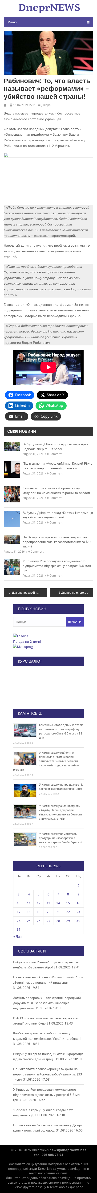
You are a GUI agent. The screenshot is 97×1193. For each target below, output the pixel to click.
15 (68, 903)
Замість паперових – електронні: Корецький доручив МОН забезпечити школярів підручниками (47, 1003)
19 (38, 912)
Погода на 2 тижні (27, 641)
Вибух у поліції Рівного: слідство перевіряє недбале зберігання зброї (55, 446)
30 (78, 921)
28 (58, 921)
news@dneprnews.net (67, 1150)
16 (78, 903)
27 (48, 921)
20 (48, 912)
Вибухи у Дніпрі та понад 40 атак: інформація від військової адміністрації (58, 515)
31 (18, 929)
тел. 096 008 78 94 (48, 1155)
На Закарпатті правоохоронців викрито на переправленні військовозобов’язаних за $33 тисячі (57, 541)
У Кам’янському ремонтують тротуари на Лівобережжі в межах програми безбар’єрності (60, 838)
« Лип (17, 936)
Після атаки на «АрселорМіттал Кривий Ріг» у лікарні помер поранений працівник (57, 466)
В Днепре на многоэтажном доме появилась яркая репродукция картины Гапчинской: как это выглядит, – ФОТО (76, 592)
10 (18, 903)
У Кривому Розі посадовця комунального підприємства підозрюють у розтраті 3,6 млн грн (57, 565)
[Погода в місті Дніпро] (48, 636)
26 (38, 921)
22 (68, 912)
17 (18, 912)
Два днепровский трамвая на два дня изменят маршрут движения (29, 592)
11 (29, 903)
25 (29, 921)
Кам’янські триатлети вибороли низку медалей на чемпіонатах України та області (56, 490)
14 (58, 903)
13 (48, 903)
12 (38, 903)
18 (29, 912)
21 (58, 912)
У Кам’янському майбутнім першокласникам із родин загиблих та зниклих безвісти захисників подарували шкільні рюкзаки (46, 761)
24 (18, 921)
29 (68, 921)
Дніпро (46, 105)
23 (78, 912)
